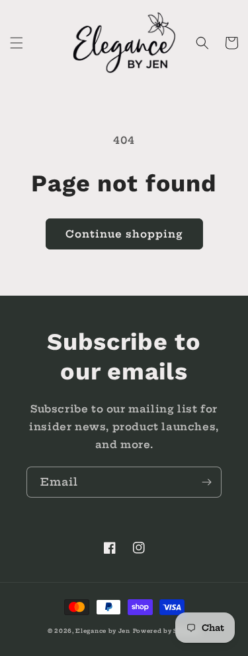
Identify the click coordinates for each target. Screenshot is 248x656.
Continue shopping (124, 234)
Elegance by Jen (102, 631)
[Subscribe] (206, 482)
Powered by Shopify (167, 631)
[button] (16, 42)
